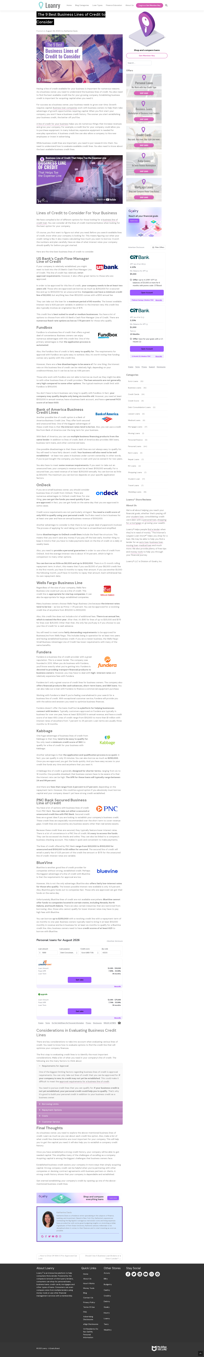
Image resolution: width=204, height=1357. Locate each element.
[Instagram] (60, 1236)
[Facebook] (46, 1236)
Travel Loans (133, 485)
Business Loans (134, 388)
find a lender (154, 529)
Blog (85, 1293)
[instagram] (151, 1274)
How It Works (89, 1283)
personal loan (149, 519)
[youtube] (145, 1274)
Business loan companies (65, 107)
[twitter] (134, 1274)
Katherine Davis (71, 31)
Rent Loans (133, 453)
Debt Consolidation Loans (139, 407)
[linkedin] (139, 1274)
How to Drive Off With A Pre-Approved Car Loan (57, 1257)
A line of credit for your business (52, 123)
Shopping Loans (135, 472)
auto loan (144, 542)
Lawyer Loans (134, 414)
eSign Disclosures (90, 1324)
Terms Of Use (89, 1307)
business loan (156, 542)
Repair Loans (133, 459)
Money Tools (88, 1288)
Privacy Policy (89, 1302)
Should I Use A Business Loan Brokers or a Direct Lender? (103, 1257)
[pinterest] (157, 1274)
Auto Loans (133, 381)
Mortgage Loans (135, 427)
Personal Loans (134, 446)
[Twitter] (49, 1236)
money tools (136, 551)
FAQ (85, 1312)
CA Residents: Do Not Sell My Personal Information (90, 1333)
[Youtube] (53, 1236)
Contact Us (88, 1297)
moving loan (132, 545)
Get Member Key (147, 55)
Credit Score (133, 401)
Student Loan (134, 479)
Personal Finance (135, 440)
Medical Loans (134, 420)
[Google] (42, 1236)
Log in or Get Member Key (149, 5)
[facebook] (128, 1274)
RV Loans (132, 466)
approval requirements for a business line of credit (84, 1081)
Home (85, 1274)
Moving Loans (134, 433)
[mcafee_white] (160, 1348)
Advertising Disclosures (88, 1318)
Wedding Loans (134, 492)
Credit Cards (133, 394)
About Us (87, 1278)
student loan (137, 516)
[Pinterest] (56, 1236)
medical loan (145, 545)
